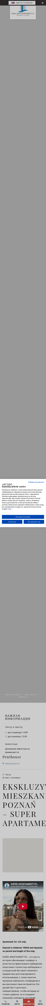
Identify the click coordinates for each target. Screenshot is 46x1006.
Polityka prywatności (36, 482)
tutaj (9, 509)
